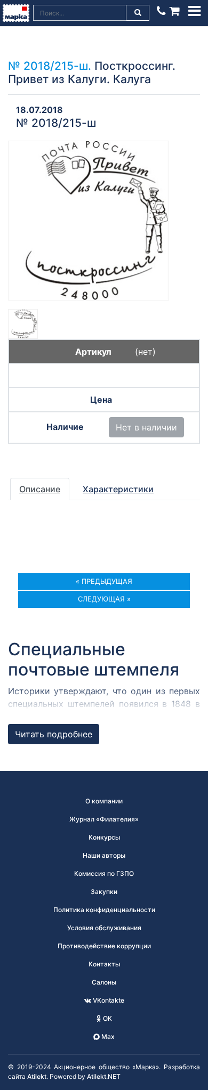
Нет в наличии (146, 427)
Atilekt (36, 1076)
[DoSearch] (138, 13)
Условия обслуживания (104, 928)
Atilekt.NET (104, 1076)
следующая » (104, 599)
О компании (104, 801)
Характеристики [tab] (118, 489)
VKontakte (107, 1000)
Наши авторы (104, 855)
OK (106, 1018)
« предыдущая (104, 581)
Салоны (104, 982)
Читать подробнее (53, 734)
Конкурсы (104, 837)
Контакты (104, 964)
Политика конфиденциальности (104, 910)
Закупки (104, 892)
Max (107, 1036)
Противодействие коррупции (104, 946)
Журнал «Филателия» (104, 819)
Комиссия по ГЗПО (104, 873)
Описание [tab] (39, 489)
